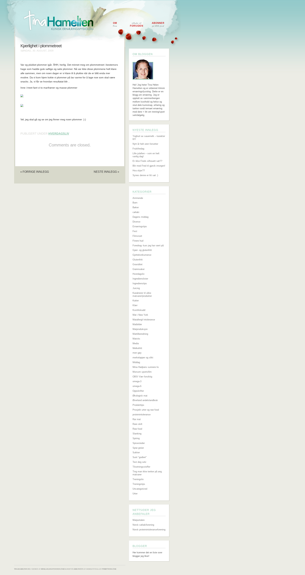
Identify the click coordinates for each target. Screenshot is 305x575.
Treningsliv (138, 479)
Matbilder (137, 324)
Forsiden (136, 24)
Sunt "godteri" (140, 457)
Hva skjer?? (139, 170)
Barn (135, 202)
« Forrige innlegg (34, 171)
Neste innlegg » (106, 171)
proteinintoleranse (142, 414)
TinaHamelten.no (22, 569)
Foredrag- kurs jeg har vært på (148, 245)
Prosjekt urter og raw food (146, 409)
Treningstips (139, 484)
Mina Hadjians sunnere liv (146, 367)
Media (136, 343)
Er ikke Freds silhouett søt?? (147, 161)
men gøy (137, 352)
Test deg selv (139, 462)
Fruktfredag (138, 148)
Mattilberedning (140, 334)
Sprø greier (138, 448)
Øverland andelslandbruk (145, 400)
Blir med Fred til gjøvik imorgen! (149, 165)
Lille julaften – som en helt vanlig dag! (146, 155)
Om (115, 24)
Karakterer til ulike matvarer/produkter (142, 294)
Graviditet (137, 264)
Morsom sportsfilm (142, 372)
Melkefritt (137, 348)
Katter (136, 300)
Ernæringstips (140, 226)
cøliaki (136, 212)
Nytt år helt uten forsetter (145, 144)
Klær (135, 305)
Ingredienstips (140, 283)
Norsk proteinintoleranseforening (149, 529)
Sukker (136, 452)
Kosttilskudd (139, 310)
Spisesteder (139, 443)
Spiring (136, 438)
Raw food (137, 429)
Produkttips (138, 405)
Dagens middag (140, 217)
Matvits (136, 338)
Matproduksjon (140, 329)
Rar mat (137, 419)
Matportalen (139, 520)
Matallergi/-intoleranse (144, 319)
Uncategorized (140, 488)
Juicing (136, 288)
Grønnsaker (139, 269)
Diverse (136, 221)
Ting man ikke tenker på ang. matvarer (147, 473)
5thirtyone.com (109, 569)
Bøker (136, 207)
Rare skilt (137, 424)
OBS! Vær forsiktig (142, 376)
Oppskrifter (138, 391)
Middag (136, 362)
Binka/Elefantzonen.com (52, 569)
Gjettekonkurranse (142, 255)
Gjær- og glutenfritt (142, 250)
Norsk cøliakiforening (143, 524)
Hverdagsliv (58, 133)
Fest (135, 231)
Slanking (137, 433)
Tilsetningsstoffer (141, 466)
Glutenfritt (138, 259)
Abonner (158, 24)
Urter (135, 493)
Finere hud (138, 240)
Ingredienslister (140, 278)
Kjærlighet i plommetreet (41, 46)
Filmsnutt (137, 236)
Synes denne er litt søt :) (145, 175)
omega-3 (137, 381)
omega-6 (137, 386)
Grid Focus (78, 569)
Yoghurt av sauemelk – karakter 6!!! (149, 137)
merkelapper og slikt (143, 357)
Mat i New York (140, 315)
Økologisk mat (140, 395)
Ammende (138, 198)
